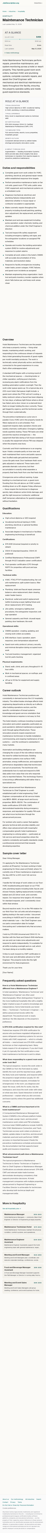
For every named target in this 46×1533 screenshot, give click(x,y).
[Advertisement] (23, 310)
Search (38, 1499)
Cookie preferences (9, 1508)
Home (5, 11)
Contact (5, 1502)
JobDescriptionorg (11, 3)
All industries (29, 1499)
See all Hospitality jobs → (12, 1209)
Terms (20, 1502)
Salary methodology (12, 53)
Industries (38, 3)
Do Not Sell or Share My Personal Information (18, 1505)
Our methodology (17, 1499)
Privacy (13, 1502)
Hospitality (21, 11)
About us (6, 1499)
